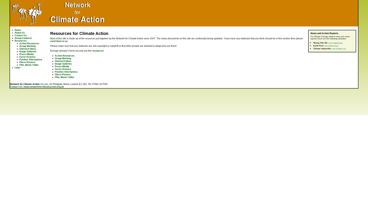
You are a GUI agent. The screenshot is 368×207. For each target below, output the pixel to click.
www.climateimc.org (339, 49)
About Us (20, 32)
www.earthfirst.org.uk (331, 46)
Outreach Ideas (27, 49)
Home (18, 30)
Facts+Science (27, 57)
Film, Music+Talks (29, 65)
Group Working (27, 46)
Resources (21, 40)
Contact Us (21, 35)
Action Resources (29, 43)
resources (97, 50)
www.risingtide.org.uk (335, 43)
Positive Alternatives (30, 59)
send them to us (59, 41)
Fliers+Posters (27, 62)
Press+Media (26, 54)
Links (18, 67)
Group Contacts (23, 38)
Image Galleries (27, 51)
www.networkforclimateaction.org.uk (44, 86)
